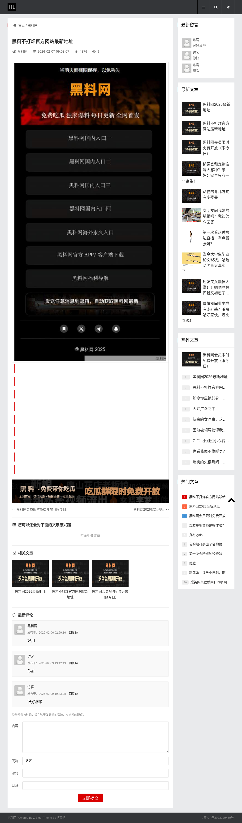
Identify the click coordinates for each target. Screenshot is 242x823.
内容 (15, 726)
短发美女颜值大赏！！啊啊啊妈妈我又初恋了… (216, 287)
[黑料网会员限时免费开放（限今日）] (110, 573)
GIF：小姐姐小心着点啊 (213, 441)
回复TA (73, 632)
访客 (30, 656)
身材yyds (196, 535)
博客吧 (61, 817)
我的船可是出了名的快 (205, 544)
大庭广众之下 (204, 409)
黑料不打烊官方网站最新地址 (217, 387)
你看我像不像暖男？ (210, 451)
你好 (196, 55)
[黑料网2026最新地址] (30, 573)
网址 (15, 785)
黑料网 (33, 25)
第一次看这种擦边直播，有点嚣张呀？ (216, 238)
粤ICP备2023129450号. (219, 817)
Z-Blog (37, 817)
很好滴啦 (199, 42)
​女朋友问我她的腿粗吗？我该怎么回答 (216, 216)
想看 (196, 68)
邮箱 (15, 773)
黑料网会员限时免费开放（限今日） (40, 509)
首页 (21, 25)
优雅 (192, 563)
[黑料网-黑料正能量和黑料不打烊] (26, 7)
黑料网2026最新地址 (151, 509)
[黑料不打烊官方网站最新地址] (70, 573)
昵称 (15, 761)
